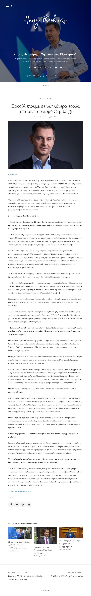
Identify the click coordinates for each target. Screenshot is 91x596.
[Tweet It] (17, 504)
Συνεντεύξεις (45, 98)
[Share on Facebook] (11, 504)
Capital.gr (12, 174)
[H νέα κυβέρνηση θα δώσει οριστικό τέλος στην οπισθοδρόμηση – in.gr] (20, 533)
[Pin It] (23, 504)
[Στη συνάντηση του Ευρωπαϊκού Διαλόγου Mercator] (45, 535)
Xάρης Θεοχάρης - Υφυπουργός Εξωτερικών (45, 54)
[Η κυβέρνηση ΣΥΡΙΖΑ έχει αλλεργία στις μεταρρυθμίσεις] (71, 532)
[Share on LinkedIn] (29, 504)
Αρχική (11, 497)
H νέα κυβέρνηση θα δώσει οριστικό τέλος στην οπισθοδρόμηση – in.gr (19, 545)
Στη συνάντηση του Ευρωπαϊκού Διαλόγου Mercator (43, 550)
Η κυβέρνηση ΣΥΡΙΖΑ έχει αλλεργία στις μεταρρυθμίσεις (69, 544)
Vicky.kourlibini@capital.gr (20, 491)
